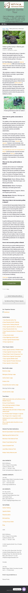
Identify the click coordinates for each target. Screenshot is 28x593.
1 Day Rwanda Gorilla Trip (9, 320)
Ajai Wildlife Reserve (8, 407)
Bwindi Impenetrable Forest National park (13, 431)
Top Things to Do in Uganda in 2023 (12, 416)
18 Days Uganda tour (8, 342)
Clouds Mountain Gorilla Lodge (10, 385)
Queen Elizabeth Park (8, 445)
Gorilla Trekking (7, 508)
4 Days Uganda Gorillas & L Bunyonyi (12, 326)
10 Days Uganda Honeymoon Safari (12, 352)
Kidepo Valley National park (10, 452)
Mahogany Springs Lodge (9, 374)
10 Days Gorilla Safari (8, 335)
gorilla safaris (18, 82)
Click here (5, 277)
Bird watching (6, 518)
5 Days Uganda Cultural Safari (10, 363)
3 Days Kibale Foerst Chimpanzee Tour (13, 354)
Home (4, 28)
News (7, 28)
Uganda (5, 143)
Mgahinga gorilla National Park (10, 435)
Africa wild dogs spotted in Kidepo (11, 405)
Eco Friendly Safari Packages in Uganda (13, 413)
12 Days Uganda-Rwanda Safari (11, 339)
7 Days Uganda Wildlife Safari (10, 358)
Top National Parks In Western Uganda (14, 301)
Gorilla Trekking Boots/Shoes (14, 296)
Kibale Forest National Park (10, 442)
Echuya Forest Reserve (9, 403)
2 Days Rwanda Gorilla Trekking (11, 322)
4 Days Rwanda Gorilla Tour (10, 329)
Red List (12, 153)
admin (15, 50)
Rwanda (17, 141)
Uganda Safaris (6, 511)
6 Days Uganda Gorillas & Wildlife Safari (13, 349)
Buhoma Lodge (6, 371)
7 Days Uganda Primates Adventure (12, 361)
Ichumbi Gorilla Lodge (8, 392)
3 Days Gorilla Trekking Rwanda (11, 324)
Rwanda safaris (6, 514)
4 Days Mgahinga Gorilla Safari (10, 337)
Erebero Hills (6, 381)
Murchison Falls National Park (10, 438)
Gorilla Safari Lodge (8, 378)
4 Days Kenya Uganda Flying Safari (12, 356)
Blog (4, 525)
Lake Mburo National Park (9, 449)
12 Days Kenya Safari (8, 521)
